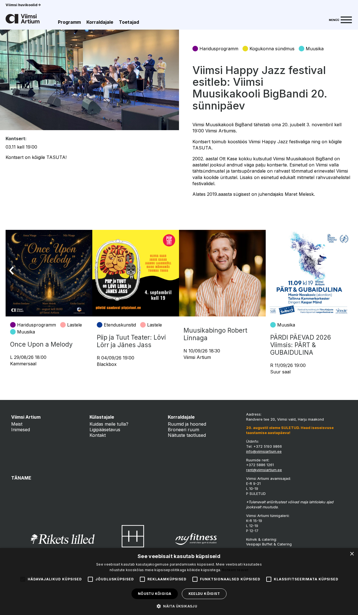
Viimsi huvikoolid (23, 5)
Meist (16, 424)
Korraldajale (99, 22)
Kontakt (98, 435)
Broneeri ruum (183, 429)
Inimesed (20, 429)
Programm (69, 22)
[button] (179, 605)
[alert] (179, 581)
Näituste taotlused (187, 435)
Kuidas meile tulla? (109, 424)
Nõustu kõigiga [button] (154, 594)
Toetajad (129, 22)
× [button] (352, 554)
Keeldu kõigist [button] (204, 594)
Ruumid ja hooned (187, 424)
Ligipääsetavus (105, 429)
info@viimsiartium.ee (264, 451)
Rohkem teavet (235, 570)
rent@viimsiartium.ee (264, 470)
